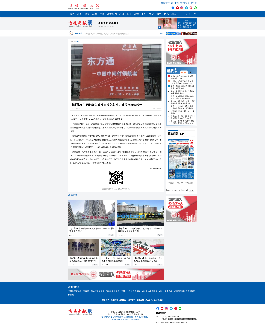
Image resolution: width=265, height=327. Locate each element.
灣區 (136, 14)
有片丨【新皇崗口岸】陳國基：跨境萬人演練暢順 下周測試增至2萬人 (183, 107)
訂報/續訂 (165, 3)
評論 (121, 14)
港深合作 (112, 14)
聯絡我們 (114, 300)
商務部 (86, 291)
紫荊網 (71, 295)
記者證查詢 (158, 300)
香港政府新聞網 (74, 291)
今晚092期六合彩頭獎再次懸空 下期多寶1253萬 (183, 77)
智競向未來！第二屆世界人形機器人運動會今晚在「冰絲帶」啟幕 (183, 117)
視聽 (101, 14)
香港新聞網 (190, 291)
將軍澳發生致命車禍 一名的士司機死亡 (183, 112)
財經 (86, 14)
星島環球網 (179, 291)
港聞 (79, 14)
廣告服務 (175, 3)
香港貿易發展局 (97, 291)
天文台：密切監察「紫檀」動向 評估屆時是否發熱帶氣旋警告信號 (183, 122)
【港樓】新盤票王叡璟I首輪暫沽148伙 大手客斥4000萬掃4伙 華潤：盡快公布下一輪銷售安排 (183, 82)
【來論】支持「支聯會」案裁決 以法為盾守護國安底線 (123, 33)
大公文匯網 (167, 291)
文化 (151, 14)
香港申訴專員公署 (153, 291)
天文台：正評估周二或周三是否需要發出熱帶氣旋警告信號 (183, 102)
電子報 (194, 3)
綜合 (129, 14)
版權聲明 (122, 300)
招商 (166, 14)
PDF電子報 (185, 3)
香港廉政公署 (138, 291)
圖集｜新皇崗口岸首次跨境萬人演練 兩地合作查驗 (183, 92)
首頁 (72, 14)
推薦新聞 (72, 195)
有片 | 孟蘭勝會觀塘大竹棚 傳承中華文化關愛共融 (183, 87)
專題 (173, 14)
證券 (94, 14)
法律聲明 (131, 300)
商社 (144, 14)
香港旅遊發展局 (112, 291)
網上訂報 (149, 300)
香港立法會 (126, 291)
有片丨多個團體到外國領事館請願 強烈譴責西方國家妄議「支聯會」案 (183, 97)
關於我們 (105, 300)
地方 (159, 14)
